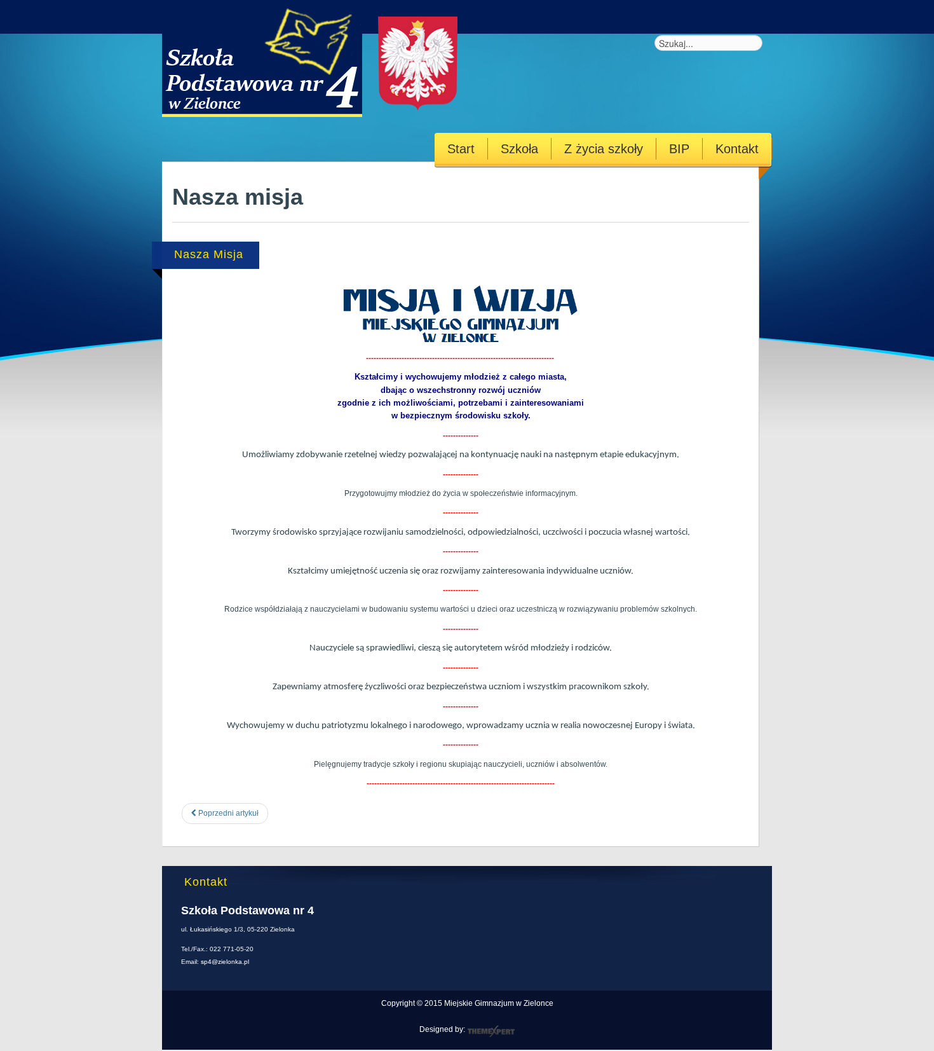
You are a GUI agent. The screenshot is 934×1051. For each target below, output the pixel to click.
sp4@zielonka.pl (225, 961)
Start (461, 149)
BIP (679, 149)
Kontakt (737, 149)
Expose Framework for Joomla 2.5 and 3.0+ (323, 58)
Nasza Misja (208, 254)
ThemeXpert (491, 1031)
